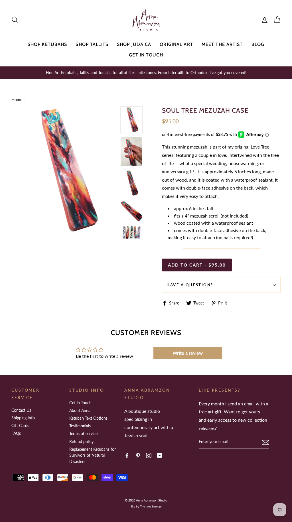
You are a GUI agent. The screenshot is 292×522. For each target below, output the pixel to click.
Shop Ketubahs (47, 44)
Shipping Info (23, 417)
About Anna (79, 410)
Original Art (176, 44)
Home (16, 100)
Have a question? (190, 285)
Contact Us (21, 410)
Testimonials (80, 425)
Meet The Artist (222, 44)
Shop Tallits (92, 44)
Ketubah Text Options (88, 418)
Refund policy (81, 441)
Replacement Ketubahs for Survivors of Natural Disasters (92, 455)
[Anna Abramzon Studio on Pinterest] (138, 455)
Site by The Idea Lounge (146, 506)
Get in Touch (146, 55)
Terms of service (83, 433)
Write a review (188, 353)
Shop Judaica (134, 44)
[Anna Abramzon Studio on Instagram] (148, 455)
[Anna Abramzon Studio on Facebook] (127, 455)
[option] (146, 72)
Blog (258, 44)
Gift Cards (20, 425)
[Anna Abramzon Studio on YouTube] (159, 455)
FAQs (16, 433)
